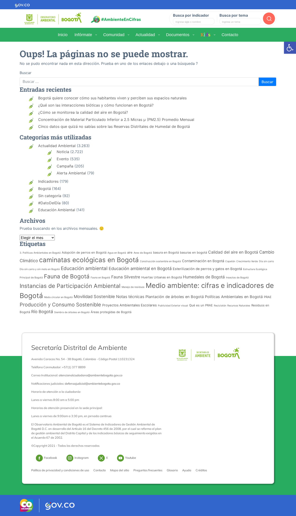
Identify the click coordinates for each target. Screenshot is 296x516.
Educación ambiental (84, 268)
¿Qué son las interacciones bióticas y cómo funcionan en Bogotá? (96, 105)
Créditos (201, 470)
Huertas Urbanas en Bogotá (161, 277)
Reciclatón (220, 305)
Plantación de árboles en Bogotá (174, 296)
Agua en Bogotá (117, 252)
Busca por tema (233, 15)
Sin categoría (49, 195)
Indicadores (48, 181)
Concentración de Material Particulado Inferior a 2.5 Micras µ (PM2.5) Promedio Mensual (116, 119)
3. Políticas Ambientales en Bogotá (40, 252)
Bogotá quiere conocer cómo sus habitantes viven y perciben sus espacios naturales (112, 98)
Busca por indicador (191, 15)
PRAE (267, 297)
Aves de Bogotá (143, 252)
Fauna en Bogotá (100, 277)
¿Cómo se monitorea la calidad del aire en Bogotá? (83, 112)
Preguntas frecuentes (147, 470)
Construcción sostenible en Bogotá (160, 261)
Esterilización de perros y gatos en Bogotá (207, 269)
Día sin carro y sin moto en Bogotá (40, 269)
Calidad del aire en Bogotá (233, 252)
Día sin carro (266, 261)
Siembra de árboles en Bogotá (71, 312)
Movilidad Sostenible (94, 296)
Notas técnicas (130, 296)
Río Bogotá (42, 311)
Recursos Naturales (238, 305)
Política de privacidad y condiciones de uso (60, 470)
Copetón (230, 261)
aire (130, 252)
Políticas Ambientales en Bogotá (234, 296)
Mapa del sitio (119, 470)
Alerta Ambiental (71, 173)
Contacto (99, 470)
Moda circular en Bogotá (58, 297)
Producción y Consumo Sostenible (60, 305)
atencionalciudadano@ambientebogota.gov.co (90, 375)
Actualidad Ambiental (57, 145)
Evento (63, 159)
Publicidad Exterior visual (173, 305)
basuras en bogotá (193, 252)
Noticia (63, 151)
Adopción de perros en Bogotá (84, 252)
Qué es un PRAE (201, 305)
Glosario (172, 470)
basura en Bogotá (166, 252)
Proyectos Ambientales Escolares (129, 305)
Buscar (25, 72)
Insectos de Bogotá (237, 277)
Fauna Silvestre (125, 276)
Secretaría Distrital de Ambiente (79, 347)
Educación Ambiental (56, 210)
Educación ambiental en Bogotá (140, 268)
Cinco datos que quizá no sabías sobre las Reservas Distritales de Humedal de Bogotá (114, 126)
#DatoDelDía (49, 203)
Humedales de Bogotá (204, 276)
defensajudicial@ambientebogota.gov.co (92, 383)
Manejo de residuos (133, 287)
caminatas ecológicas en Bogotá (89, 260)
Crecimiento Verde (247, 261)
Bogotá (44, 188)
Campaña (65, 166)
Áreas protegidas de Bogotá (111, 312)
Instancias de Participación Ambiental (70, 285)
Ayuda (186, 470)
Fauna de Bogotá (66, 276)
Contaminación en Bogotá (203, 261)
